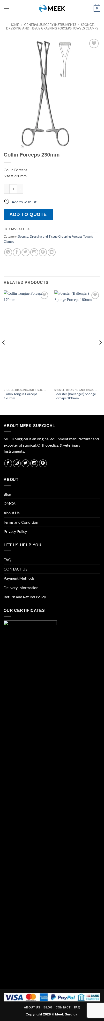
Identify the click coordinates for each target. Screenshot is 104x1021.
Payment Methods (19, 578)
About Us (12, 512)
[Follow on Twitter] (26, 463)
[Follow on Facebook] (8, 463)
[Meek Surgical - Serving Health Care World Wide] (52, 8)
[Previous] (4, 352)
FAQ (7, 559)
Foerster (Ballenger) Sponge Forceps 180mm (75, 396)
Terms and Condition (21, 522)
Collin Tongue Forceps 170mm (20, 396)
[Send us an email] (34, 463)
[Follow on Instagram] (17, 463)
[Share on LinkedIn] (52, 252)
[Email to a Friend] (34, 252)
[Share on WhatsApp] (8, 252)
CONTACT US (15, 569)
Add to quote (28, 214)
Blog (7, 494)
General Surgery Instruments (50, 25)
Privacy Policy (15, 531)
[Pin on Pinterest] (43, 252)
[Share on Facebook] (17, 252)
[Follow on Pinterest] (43, 463)
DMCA (9, 503)
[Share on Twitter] (26, 252)
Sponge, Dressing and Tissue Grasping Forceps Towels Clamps (52, 26)
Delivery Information (21, 587)
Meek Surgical (66, 1014)
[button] (6, 8)
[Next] (100, 352)
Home (14, 25)
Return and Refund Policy (25, 596)
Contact (63, 1007)
